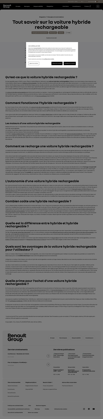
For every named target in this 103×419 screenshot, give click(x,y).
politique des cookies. (49, 59)
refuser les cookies (57, 63)
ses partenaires (37, 48)
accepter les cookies (70, 63)
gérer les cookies (34, 63)
